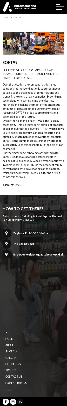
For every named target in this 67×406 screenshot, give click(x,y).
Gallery (11, 357)
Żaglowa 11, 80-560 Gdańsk (30, 233)
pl (20, 401)
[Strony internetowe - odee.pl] (8, 390)
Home (9, 338)
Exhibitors (13, 364)
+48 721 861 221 (23, 243)
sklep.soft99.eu (12, 185)
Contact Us (13, 376)
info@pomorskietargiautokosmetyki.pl (38, 254)
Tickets (10, 370)
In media (11, 351)
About (10, 345)
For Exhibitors (16, 383)
